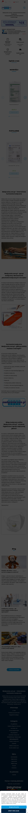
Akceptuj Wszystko (14, 807)
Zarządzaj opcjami (14, 811)
